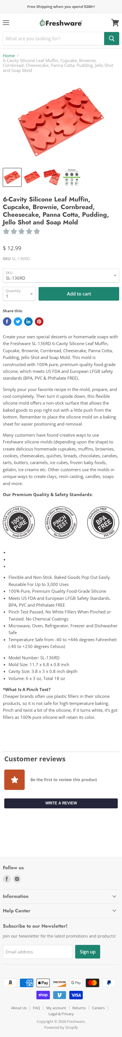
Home (9, 55)
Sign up (88, 952)
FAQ (36, 1007)
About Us (19, 1007)
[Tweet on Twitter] (18, 321)
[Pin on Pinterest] (39, 321)
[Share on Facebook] (7, 321)
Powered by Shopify (61, 1027)
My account (56, 1007)
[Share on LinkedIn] (28, 321)
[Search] (111, 38)
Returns (79, 1007)
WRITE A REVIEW (61, 803)
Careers (98, 1007)
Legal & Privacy (61, 1013)
